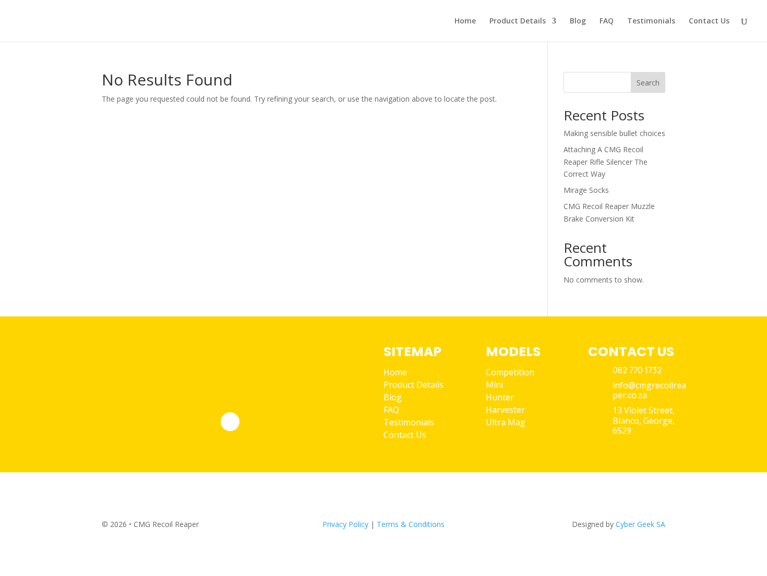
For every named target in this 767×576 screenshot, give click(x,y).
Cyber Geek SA (640, 524)
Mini (494, 384)
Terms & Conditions (411, 524)
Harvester (505, 409)
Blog (578, 21)
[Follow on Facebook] (230, 421)
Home (465, 21)
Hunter (500, 397)
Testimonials (651, 21)
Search (648, 83)
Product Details (517, 21)
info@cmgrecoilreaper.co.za (649, 390)
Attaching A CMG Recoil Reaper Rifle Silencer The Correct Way (606, 161)
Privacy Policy (345, 524)
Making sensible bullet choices (614, 133)
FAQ (607, 21)
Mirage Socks (586, 190)
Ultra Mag (505, 422)
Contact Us (709, 21)
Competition (510, 372)
